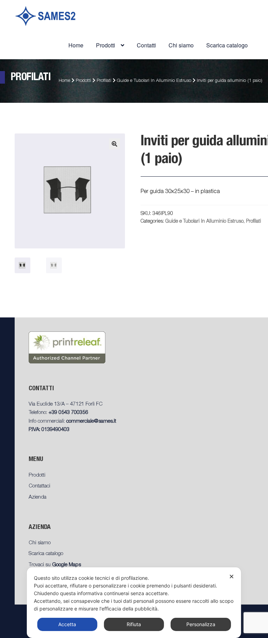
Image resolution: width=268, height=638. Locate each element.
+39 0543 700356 (68, 412)
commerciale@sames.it (91, 421)
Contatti (146, 45)
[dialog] (134, 602)
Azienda (37, 497)
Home (75, 45)
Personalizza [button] (200, 624)
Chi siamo (181, 45)
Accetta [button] (67, 624)
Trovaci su (55, 565)
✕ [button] (231, 576)
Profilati (104, 81)
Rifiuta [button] (134, 624)
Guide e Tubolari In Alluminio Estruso (154, 81)
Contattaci (39, 486)
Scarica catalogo (227, 45)
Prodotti (83, 81)
